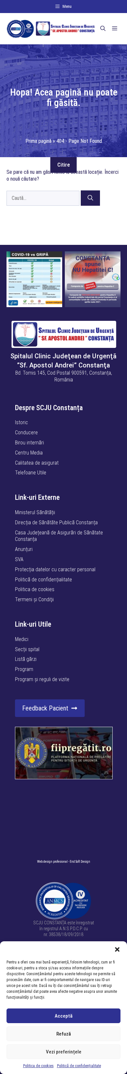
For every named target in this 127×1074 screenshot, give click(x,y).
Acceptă (64, 1016)
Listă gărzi (25, 659)
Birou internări (29, 443)
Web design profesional (52, 861)
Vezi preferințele (63, 1052)
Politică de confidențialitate (79, 1066)
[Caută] (90, 198)
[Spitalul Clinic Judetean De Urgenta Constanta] (51, 28)
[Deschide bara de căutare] (103, 29)
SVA (19, 559)
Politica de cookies (38, 1066)
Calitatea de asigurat (37, 463)
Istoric (21, 422)
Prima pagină (38, 141)
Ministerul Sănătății (35, 512)
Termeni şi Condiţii (34, 599)
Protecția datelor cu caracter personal (55, 569)
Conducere (26, 432)
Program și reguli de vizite (42, 679)
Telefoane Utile (30, 473)
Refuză (63, 1034)
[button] (117, 949)
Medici (21, 639)
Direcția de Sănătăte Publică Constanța (56, 522)
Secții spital (27, 649)
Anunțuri (24, 549)
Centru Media (29, 453)
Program (24, 669)
